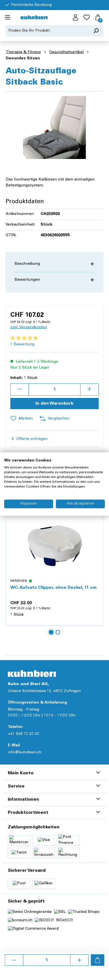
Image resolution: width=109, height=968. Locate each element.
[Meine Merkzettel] (86, 17)
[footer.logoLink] (32, 673)
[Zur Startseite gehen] (34, 18)
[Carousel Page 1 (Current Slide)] (51, 632)
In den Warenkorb (54, 403)
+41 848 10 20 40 (23, 734)
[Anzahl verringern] (14, 960)
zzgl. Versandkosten (28, 327)
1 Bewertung (22, 344)
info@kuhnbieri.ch (24, 752)
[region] (54, 127)
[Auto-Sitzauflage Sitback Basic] (54, 127)
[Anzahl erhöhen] (79, 960)
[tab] (54, 264)
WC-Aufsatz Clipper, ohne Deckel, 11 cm (53, 587)
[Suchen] (96, 31)
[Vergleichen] (96, 534)
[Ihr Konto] (75, 17)
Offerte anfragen (31, 439)
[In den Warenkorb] (97, 960)
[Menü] (7, 17)
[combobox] (47, 31)
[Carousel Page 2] (58, 632)
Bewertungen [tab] (27, 280)
